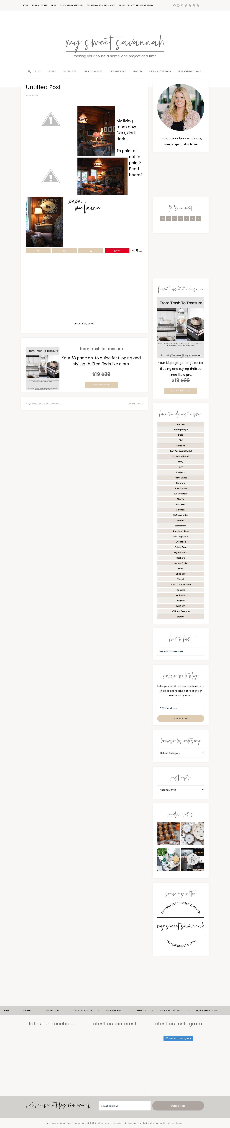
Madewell (180, 504)
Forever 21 (180, 472)
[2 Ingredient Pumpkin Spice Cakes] (168, 834)
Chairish (180, 445)
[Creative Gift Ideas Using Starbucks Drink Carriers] (168, 860)
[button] (29, 65)
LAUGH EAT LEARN (173, 1123)
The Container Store (181, 584)
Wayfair (181, 600)
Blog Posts (32, 95)
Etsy (181, 467)
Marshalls (181, 509)
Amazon (180, 424)
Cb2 (181, 440)
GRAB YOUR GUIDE (101, 385)
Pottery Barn (181, 547)
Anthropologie (181, 429)
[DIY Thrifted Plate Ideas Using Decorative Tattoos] (192, 834)
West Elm (180, 606)
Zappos (181, 616)
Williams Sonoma (181, 611)
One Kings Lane (180, 536)
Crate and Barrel (180, 456)
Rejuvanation (180, 552)
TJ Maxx (181, 590)
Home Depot (181, 477)
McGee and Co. (181, 515)
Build (180, 435)
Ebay (180, 461)
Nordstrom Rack (181, 531)
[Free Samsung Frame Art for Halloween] (192, 860)
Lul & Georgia (180, 493)
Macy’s (180, 499)
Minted (180, 520)
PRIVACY (118, 1123)
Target (180, 579)
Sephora (180, 558)
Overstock (181, 541)
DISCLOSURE (104, 1123)
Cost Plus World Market (180, 451)
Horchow (180, 483)
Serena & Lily (180, 563)
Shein (181, 568)
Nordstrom (180, 525)
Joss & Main (181, 488)
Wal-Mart (180, 595)
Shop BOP (180, 574)
